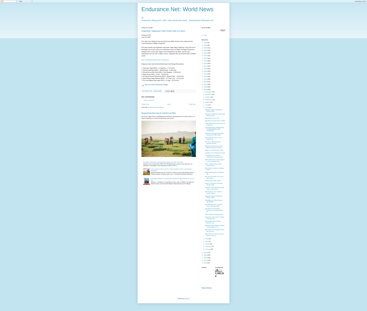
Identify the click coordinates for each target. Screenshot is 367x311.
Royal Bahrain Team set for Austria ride (213, 138)
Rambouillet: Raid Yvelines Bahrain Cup (213, 222)
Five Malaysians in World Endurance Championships (214, 156)
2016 (205, 68)
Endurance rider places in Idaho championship (214, 217)
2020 (205, 58)
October (208, 97)
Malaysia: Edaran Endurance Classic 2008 (213, 110)
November (208, 94)
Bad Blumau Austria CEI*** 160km (215, 120)
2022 (205, 53)
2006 (205, 255)
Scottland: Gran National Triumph (215, 153)
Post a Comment (149, 100)
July (206, 105)
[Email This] (166, 91)
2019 (205, 61)
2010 (205, 84)
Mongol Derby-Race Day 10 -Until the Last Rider (158, 113)
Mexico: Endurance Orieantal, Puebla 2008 (214, 184)
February (208, 246)
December (208, 92)
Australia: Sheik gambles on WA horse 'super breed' (214, 188)
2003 (205, 263)
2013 (205, 76)
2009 (205, 87)
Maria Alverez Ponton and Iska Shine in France (214, 234)
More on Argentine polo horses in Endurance (155, 60)
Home (169, 104)
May (206, 238)
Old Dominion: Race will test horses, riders (213, 192)
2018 (205, 63)
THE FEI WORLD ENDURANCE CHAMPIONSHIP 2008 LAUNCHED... (214, 129)
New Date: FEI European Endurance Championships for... (214, 210)
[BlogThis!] (168, 91)
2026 (205, 42)
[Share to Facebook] (172, 91)
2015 (205, 71)
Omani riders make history (213, 180)
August (207, 102)
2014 (205, 74)
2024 (205, 48)
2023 (205, 50)
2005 (205, 257)
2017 (205, 66)
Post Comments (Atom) (157, 107)
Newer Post (145, 104)
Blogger (187, 298)
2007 (205, 252)
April (206, 241)
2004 (205, 260)
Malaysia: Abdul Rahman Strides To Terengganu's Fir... (215, 226)
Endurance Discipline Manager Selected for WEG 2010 (214, 134)
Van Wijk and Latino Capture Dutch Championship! (213, 205)
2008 (205, 89)
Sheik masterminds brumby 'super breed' (213, 164)
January (208, 249)
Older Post (192, 104)
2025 (205, 45)
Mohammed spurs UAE (212, 118)
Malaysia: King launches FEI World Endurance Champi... (214, 146)
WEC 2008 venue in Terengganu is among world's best (215, 160)
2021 (205, 55)
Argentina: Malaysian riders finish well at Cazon (163, 31)
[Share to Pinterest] (173, 91)
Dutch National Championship (214, 214)
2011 (205, 81)
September (208, 99)
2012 (205, 79)
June (207, 107)
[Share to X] (170, 91)
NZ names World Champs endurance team (213, 142)
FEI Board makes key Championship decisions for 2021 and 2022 (163, 162)
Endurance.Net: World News (177, 9)
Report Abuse (207, 288)
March (207, 244)
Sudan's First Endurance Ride (214, 150)
